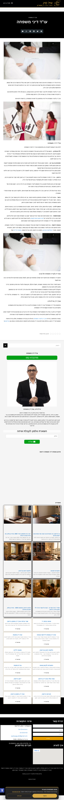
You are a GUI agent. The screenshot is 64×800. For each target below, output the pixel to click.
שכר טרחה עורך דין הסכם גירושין (17, 621)
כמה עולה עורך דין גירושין (46, 679)
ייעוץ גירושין (17, 679)
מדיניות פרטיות (16, 791)
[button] (41, 31)
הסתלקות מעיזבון (47, 230)
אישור (44, 796)
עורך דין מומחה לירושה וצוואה (46, 635)
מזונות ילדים (18, 650)
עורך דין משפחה (32, 17)
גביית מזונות (18, 665)
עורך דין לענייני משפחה (40, 318)
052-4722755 (24, 743)
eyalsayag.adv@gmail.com (19, 736)
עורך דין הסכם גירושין (17, 694)
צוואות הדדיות (17, 230)
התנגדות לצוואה (55, 570)
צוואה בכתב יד (46, 621)
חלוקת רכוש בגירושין (24, 570)
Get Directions (22, 729)
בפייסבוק (6, 321)
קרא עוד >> (46, 628)
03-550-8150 (23, 733)
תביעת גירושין (46, 694)
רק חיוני (19, 796)
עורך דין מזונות (17, 635)
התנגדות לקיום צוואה (46, 665)
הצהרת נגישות (32, 779)
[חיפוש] (5, 345)
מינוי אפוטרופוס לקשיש (37, 218)
